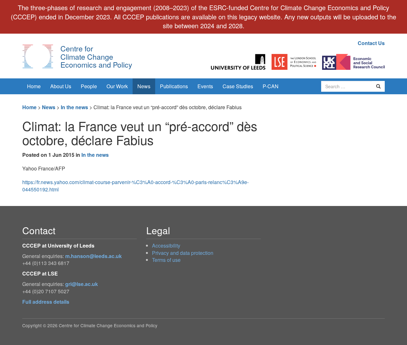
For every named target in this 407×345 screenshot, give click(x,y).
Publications (174, 86)
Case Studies (238, 86)
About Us (60, 86)
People (89, 86)
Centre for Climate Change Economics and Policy (96, 56)
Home (34, 86)
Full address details (45, 301)
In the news (74, 107)
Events (205, 86)
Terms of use (166, 259)
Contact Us (371, 43)
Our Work (117, 86)
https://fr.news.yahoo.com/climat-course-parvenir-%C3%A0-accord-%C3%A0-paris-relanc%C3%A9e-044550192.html (135, 185)
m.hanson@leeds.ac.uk (93, 256)
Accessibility (166, 245)
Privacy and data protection (182, 252)
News (143, 86)
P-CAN (271, 86)
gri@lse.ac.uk (81, 284)
